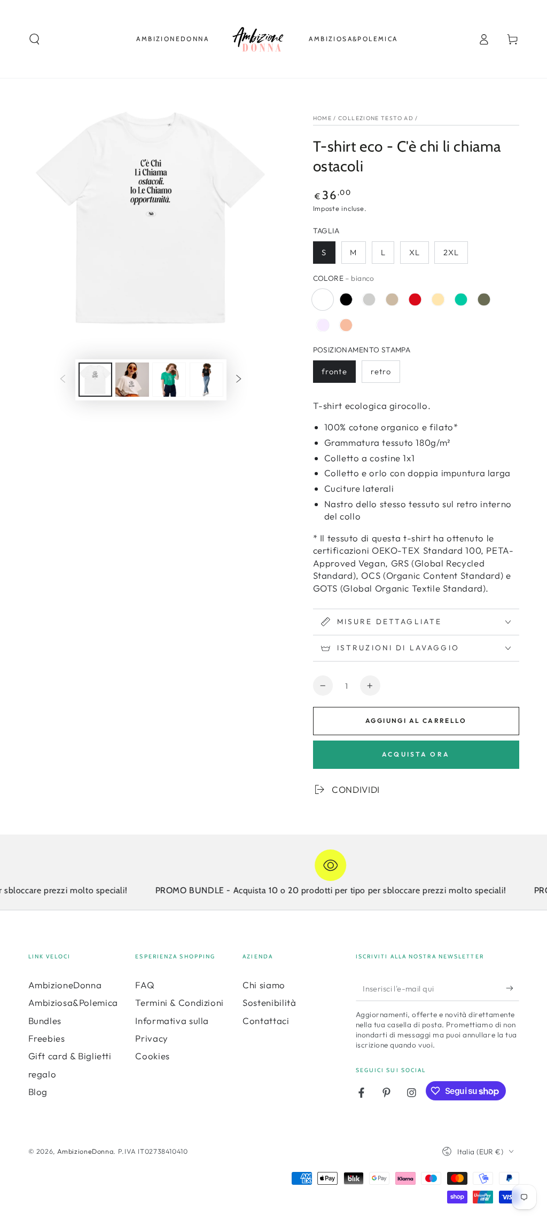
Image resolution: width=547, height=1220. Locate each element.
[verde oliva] (484, 299)
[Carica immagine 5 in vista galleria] (206, 380)
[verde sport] (461, 299)
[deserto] (392, 299)
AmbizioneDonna (65, 984)
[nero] (346, 299)
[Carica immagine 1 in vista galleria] (95, 380)
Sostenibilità (269, 1002)
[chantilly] (438, 299)
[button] (34, 39)
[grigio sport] (369, 299)
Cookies (152, 1055)
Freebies (46, 1038)
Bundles (44, 1020)
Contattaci (266, 1020)
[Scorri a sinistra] (62, 379)
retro (381, 371)
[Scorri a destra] (238, 379)
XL (414, 252)
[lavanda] (323, 325)
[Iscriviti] (512, 988)
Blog (38, 1091)
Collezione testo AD (375, 118)
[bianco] (323, 299)
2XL (451, 252)
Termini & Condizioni (179, 1002)
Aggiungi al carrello (415, 721)
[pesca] (346, 325)
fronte (334, 371)
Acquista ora (416, 754)
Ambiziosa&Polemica (73, 1002)
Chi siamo (264, 984)
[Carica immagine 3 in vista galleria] (132, 380)
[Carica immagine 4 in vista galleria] (169, 380)
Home (322, 118)
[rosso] (415, 299)
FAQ (144, 984)
